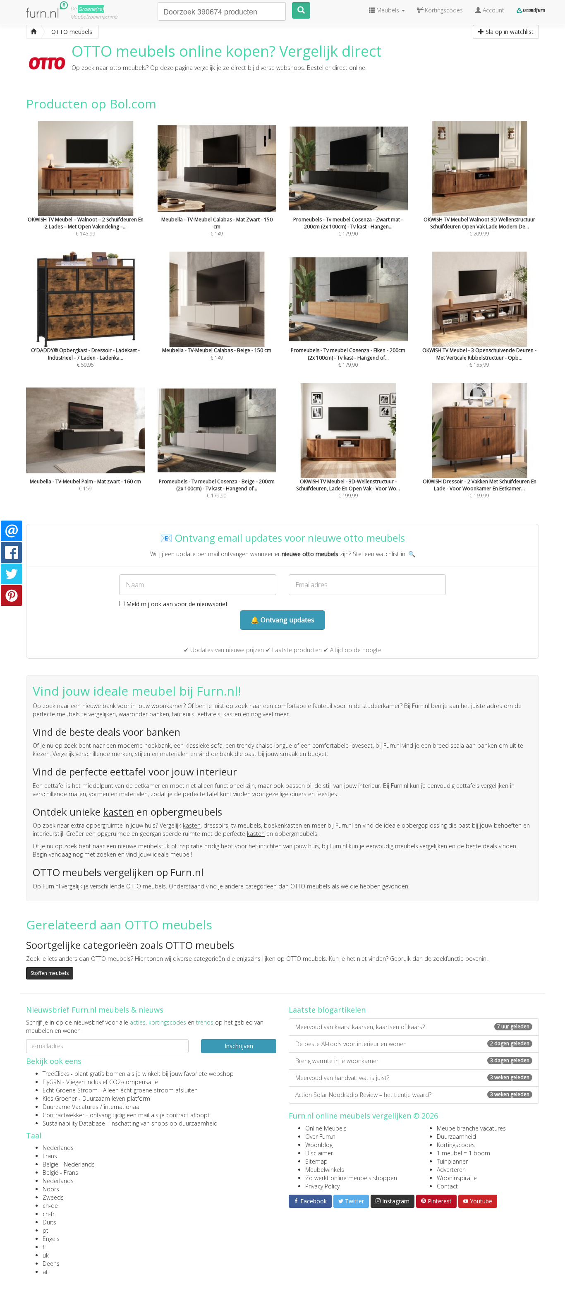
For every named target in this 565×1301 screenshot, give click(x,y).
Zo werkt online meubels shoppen (351, 1178)
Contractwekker (63, 1115)
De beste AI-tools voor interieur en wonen (412, 1044)
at (45, 1272)
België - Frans (60, 1172)
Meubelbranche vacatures (471, 1128)
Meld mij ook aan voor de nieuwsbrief (175, 604)
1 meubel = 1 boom (463, 1153)
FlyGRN (52, 1082)
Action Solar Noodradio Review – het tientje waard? (412, 1095)
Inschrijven (239, 1046)
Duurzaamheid (456, 1136)
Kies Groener (60, 1098)
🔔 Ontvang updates (282, 619)
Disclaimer (319, 1153)
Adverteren (451, 1170)
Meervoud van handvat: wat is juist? (412, 1078)
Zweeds (53, 1197)
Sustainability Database (74, 1123)
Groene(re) (91, 8)
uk (46, 1255)
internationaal (122, 1107)
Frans (50, 1156)
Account (492, 10)
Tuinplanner (452, 1161)
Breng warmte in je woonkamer (412, 1061)
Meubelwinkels (324, 1170)
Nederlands (58, 1148)
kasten (232, 714)
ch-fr (49, 1214)
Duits (49, 1222)
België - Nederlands (69, 1164)
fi (44, 1247)
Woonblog (319, 1145)
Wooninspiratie (457, 1178)
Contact (447, 1186)
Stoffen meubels (50, 973)
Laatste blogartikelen (327, 1010)
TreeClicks (56, 1074)
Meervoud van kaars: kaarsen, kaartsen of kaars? (412, 1027)
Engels (51, 1239)
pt (45, 1230)
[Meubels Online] (33, 31)
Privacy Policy (322, 1186)
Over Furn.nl (321, 1136)
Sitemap (316, 1161)
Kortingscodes (456, 1145)
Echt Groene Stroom (70, 1090)
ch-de (50, 1206)
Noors (51, 1189)
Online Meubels (326, 1128)
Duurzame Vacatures (70, 1107)
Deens (51, 1263)
